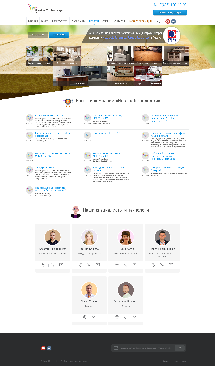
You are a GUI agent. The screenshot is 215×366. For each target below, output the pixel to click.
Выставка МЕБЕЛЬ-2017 (106, 133)
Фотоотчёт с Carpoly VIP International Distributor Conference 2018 (164, 118)
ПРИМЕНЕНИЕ (59, 35)
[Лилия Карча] (125, 237)
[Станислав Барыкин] (125, 290)
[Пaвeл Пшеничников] (162, 237)
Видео (44, 21)
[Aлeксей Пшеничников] (52, 237)
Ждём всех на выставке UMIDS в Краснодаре (53, 134)
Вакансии (166, 361)
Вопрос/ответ (59, 21)
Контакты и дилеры (170, 12)
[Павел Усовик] (89, 290)
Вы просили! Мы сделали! (50, 115)
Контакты (119, 21)
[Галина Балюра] (89, 237)
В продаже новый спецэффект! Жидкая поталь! (168, 134)
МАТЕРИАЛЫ (38, 35)
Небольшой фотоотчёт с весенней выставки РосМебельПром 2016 (164, 156)
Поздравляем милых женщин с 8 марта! (169, 169)
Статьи (106, 21)
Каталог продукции (140, 21)
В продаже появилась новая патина (109, 169)
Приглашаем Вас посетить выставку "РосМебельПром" (50, 189)
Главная (33, 21)
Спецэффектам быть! (46, 167)
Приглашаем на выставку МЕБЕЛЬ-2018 (107, 117)
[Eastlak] (29, 118)
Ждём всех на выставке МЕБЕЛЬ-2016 (106, 155)
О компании (78, 21)
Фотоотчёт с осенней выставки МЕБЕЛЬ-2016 (52, 155)
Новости (94, 21)
